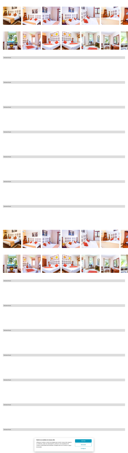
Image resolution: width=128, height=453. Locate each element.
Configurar (83, 448)
